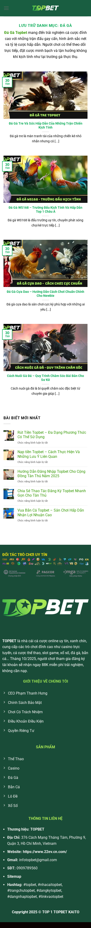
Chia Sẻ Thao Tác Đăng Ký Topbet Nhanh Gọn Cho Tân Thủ (52, 493)
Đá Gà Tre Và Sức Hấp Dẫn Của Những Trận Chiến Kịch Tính (45, 125)
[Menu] (6, 8)
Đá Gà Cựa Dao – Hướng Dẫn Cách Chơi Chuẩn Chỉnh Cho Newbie (45, 294)
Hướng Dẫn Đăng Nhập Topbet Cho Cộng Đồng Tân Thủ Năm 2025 (51, 473)
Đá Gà (9, 32)
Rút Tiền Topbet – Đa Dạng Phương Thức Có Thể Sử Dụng (52, 434)
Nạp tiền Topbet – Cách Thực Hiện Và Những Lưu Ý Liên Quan (49, 454)
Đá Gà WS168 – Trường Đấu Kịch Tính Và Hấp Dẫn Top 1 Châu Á (45, 210)
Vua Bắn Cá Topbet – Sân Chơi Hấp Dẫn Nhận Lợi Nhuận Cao (51, 512)
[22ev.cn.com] (45, 8)
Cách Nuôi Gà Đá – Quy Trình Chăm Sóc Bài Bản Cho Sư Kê (45, 378)
